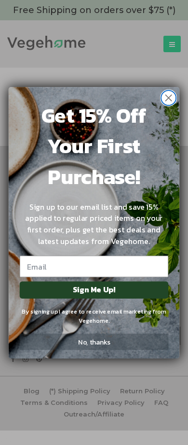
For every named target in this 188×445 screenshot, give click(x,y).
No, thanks (94, 341)
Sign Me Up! (94, 289)
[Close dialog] (168, 97)
